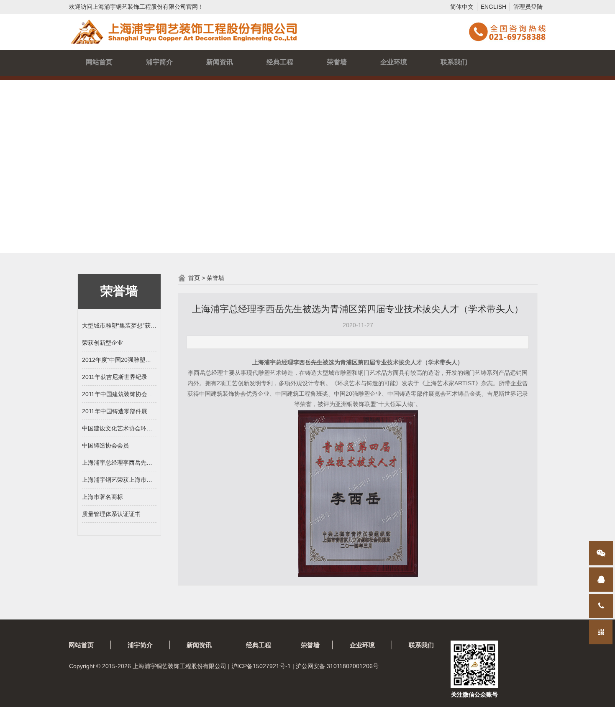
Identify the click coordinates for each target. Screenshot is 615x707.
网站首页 (99, 62)
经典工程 (279, 62)
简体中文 (462, 6)
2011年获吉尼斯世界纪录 (114, 377)
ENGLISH (493, 6)
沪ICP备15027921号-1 (261, 666)
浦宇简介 (159, 62)
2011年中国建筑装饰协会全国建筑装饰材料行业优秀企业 (119, 394)
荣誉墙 (337, 62)
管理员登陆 (528, 6)
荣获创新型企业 (102, 342)
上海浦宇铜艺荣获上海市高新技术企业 (119, 479)
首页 (194, 278)
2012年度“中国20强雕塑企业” (119, 359)
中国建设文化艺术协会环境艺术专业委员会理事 (119, 428)
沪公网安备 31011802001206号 (337, 666)
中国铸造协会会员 (105, 445)
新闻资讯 (219, 62)
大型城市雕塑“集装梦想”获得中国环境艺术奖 (119, 325)
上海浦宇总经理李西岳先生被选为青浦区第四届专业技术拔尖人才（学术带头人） (119, 462)
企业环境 (393, 62)
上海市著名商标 (102, 496)
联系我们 (454, 62)
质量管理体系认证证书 (111, 514)
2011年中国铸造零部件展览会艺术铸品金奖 (119, 411)
